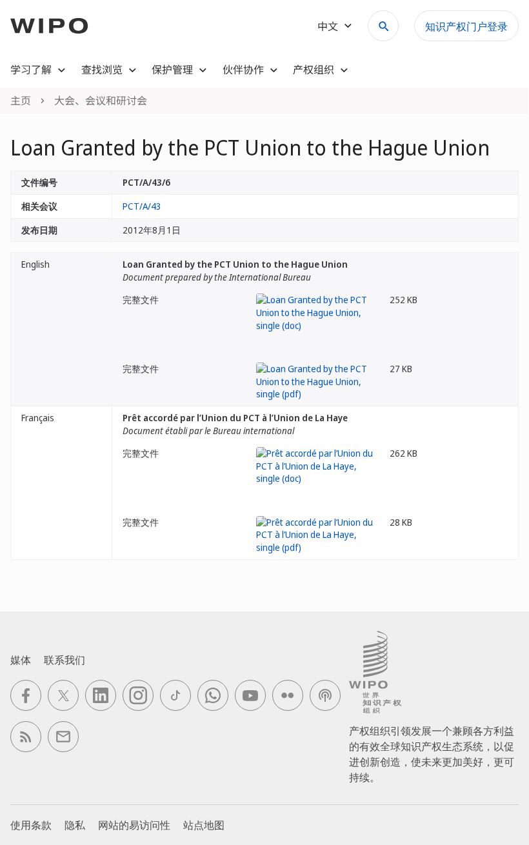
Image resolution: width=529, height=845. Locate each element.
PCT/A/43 (142, 206)
